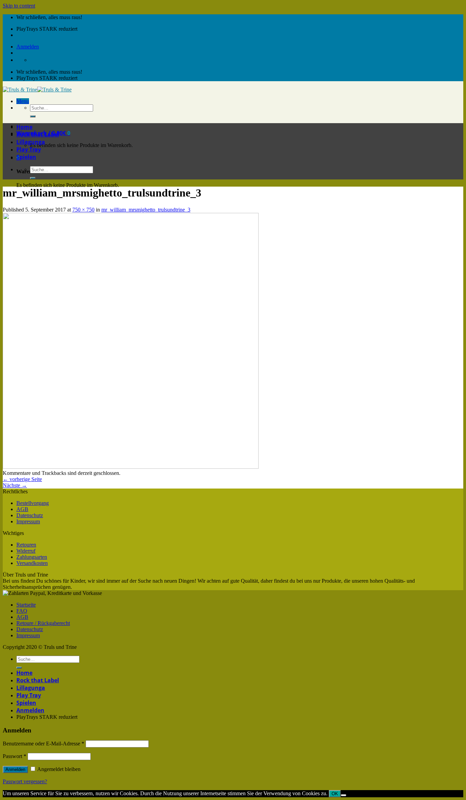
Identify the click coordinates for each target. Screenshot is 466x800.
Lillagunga (30, 142)
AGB (22, 509)
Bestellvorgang (32, 503)
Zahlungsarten (31, 557)
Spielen (26, 157)
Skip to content (19, 6)
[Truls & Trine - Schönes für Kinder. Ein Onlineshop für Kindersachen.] (37, 89)
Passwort (14, 756)
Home (24, 127)
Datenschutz (29, 515)
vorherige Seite (22, 479)
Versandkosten (32, 563)
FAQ (21, 611)
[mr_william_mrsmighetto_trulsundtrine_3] (131, 467)
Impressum (28, 521)
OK (335, 793)
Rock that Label (37, 134)
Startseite (26, 605)
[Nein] (343, 795)
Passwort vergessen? (25, 781)
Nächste (15, 485)
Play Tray (28, 149)
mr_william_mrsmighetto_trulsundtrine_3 (145, 210)
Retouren (26, 545)
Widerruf (25, 551)
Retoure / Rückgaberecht (43, 623)
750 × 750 (83, 210)
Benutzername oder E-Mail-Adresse (43, 743)
